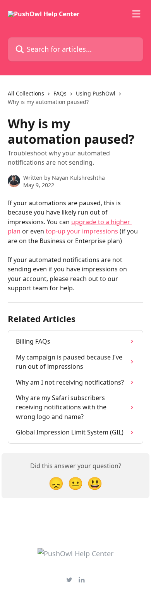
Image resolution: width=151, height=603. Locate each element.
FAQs (60, 93)
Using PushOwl (95, 93)
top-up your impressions (82, 231)
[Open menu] (136, 14)
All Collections (26, 93)
